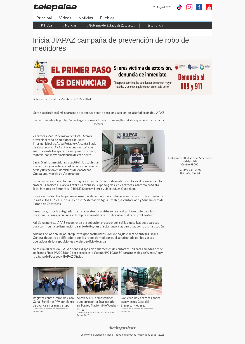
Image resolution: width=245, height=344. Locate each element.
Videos (65, 17)
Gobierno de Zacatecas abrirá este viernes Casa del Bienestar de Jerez (141, 301)
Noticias (85, 17)
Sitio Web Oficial (190, 173)
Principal (44, 17)
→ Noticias (69, 25)
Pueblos (107, 17)
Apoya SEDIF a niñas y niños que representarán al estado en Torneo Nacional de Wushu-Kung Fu (97, 303)
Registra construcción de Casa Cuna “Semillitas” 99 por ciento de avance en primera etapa (53, 301)
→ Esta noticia (153, 25)
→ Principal (45, 25)
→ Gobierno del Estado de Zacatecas (110, 25)
